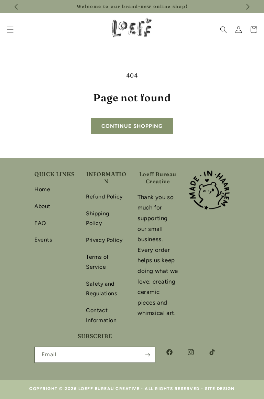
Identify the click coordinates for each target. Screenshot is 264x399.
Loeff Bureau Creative (109, 388)
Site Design (220, 388)
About (42, 206)
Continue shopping (132, 126)
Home (42, 189)
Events (43, 239)
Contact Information (101, 315)
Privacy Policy (104, 240)
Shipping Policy (97, 218)
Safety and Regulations (101, 288)
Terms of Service (97, 262)
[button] (223, 29)
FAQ (40, 223)
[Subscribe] (147, 355)
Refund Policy (104, 196)
